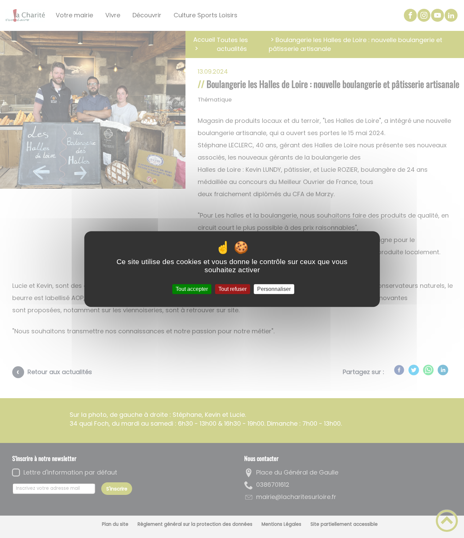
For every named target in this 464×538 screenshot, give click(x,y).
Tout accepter (192, 289)
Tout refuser (232, 289)
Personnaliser (274, 289)
